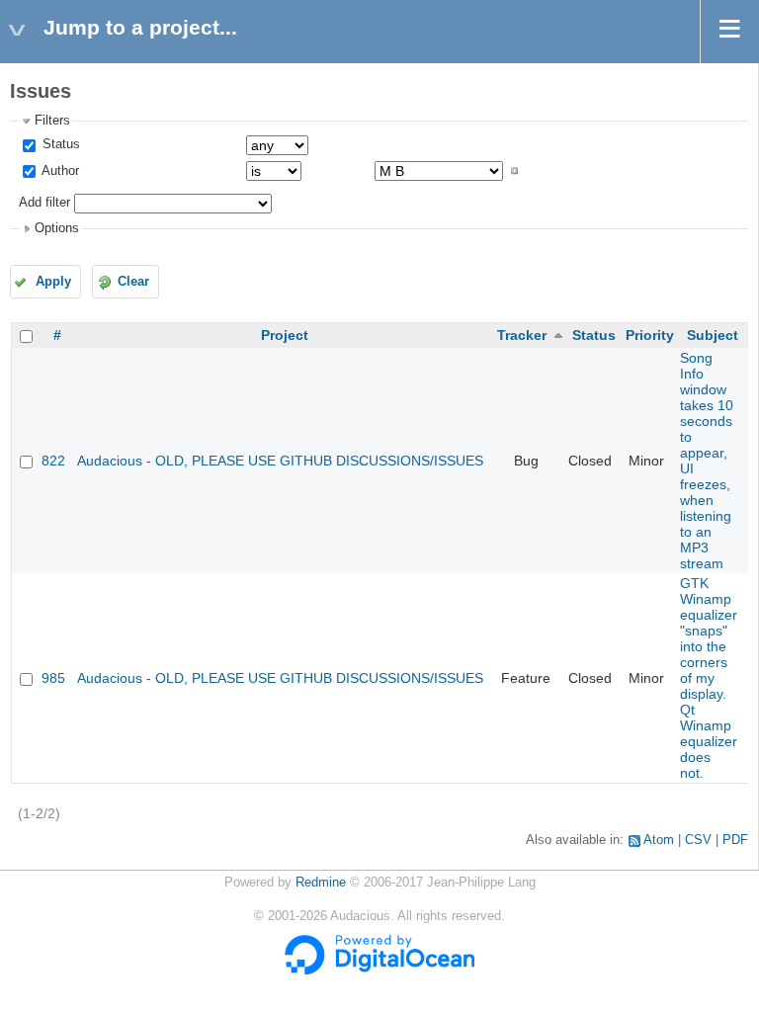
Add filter (44, 203)
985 (53, 678)
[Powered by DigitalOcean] (379, 970)
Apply (53, 282)
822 (53, 460)
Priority (650, 335)
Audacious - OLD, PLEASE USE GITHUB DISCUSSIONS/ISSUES (280, 460)
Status (59, 144)
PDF (735, 840)
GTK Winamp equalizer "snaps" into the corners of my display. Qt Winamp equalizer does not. (708, 678)
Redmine (320, 882)
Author (59, 171)
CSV (698, 840)
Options (57, 228)
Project (284, 335)
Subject (712, 335)
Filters (52, 120)
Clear (133, 282)
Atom (658, 840)
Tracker (522, 335)
